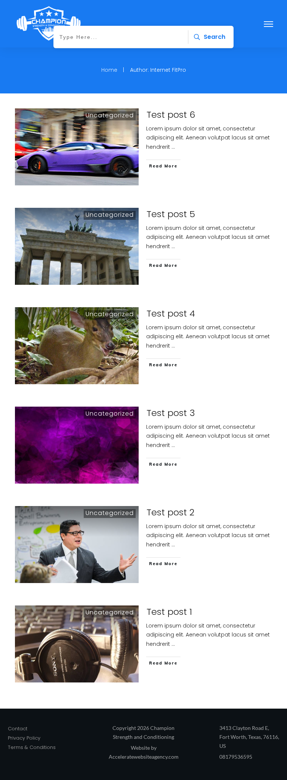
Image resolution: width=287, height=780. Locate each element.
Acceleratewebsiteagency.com (144, 756)
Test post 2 (170, 512)
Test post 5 (170, 214)
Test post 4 (170, 313)
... (173, 147)
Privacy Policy (24, 738)
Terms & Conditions (32, 747)
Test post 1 (169, 611)
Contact (17, 728)
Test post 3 (170, 413)
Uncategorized (110, 115)
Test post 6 (170, 114)
